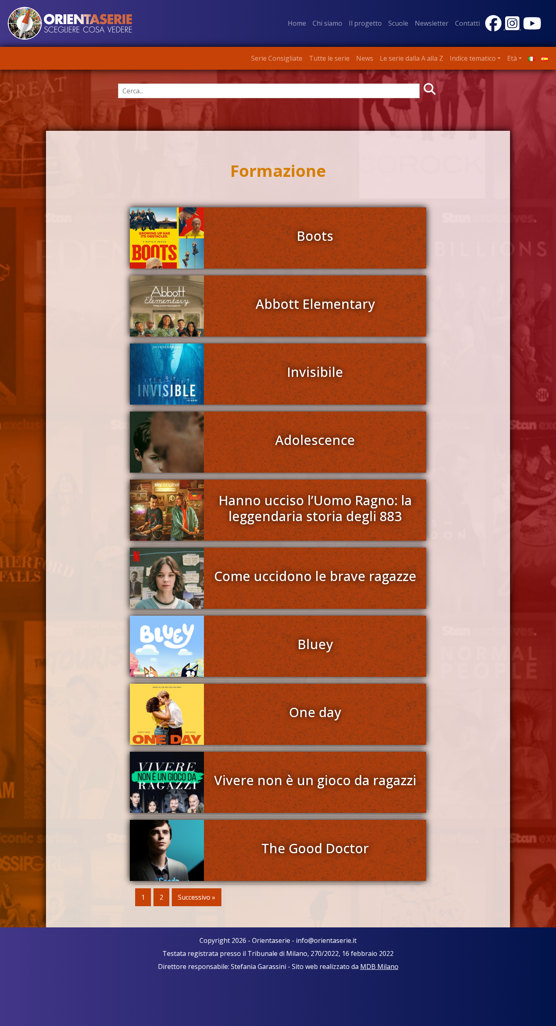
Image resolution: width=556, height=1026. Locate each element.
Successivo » (196, 897)
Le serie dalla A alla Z (411, 58)
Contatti (467, 23)
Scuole (398, 23)
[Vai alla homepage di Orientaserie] (70, 22)
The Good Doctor (315, 848)
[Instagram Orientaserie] (513, 26)
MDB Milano (379, 966)
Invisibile (315, 372)
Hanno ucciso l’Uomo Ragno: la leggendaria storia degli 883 (315, 507)
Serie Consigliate (276, 58)
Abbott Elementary (315, 304)
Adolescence (315, 440)
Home (297, 23)
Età (512, 58)
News (364, 58)
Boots (315, 235)
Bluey (315, 644)
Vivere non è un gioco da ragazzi (315, 780)
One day (315, 712)
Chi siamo (327, 23)
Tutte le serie (329, 58)
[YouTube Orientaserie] (531, 26)
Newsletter (432, 23)
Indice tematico (473, 58)
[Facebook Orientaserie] (494, 26)
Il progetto (365, 23)
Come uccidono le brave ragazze (315, 576)
